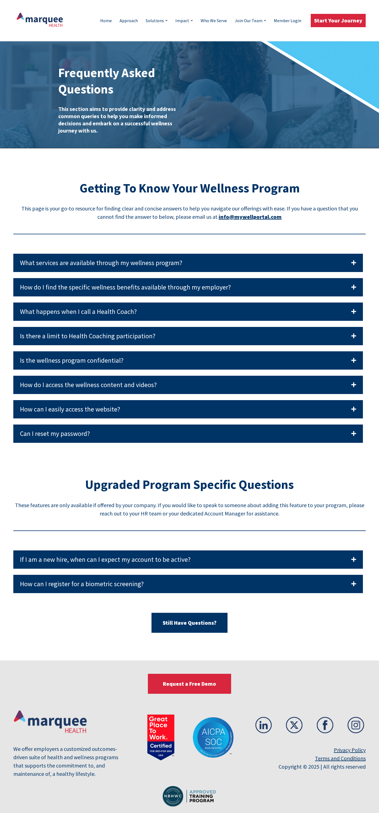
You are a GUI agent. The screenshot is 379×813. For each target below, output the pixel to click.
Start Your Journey (338, 20)
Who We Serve (214, 20)
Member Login (287, 20)
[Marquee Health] (42, 20)
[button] (166, 20)
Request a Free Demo (189, 683)
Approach (129, 20)
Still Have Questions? (189, 622)
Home (106, 20)
